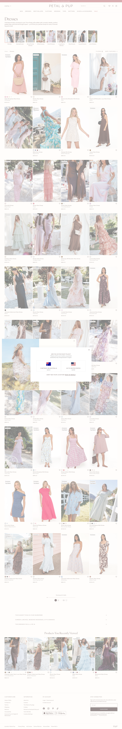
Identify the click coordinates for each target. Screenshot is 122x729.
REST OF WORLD (70, 374)
